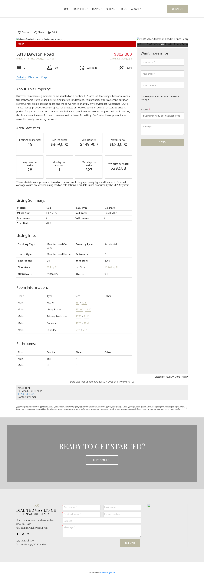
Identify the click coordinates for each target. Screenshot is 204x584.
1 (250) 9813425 (26, 394)
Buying (96, 8)
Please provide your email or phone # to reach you (160, 98)
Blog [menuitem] (124, 8)
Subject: (145, 109)
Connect (177, 8)
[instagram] (24, 534)
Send (162, 142)
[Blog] (29, 534)
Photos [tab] (33, 77)
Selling (110, 8)
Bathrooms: (26, 343)
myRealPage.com (107, 572)
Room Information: (32, 287)
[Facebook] (18, 534)
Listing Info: (26, 235)
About (135, 8)
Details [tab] (21, 77)
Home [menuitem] (66, 8)
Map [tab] (44, 77)
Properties (79, 8)
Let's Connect (102, 460)
